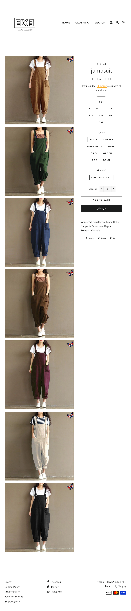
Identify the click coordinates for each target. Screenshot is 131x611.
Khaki (112, 146)
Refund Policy (12, 586)
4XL (111, 115)
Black (93, 139)
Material (101, 170)
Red (94, 160)
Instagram (56, 591)
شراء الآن (101, 208)
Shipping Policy (13, 601)
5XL (101, 122)
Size (101, 101)
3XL (101, 115)
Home (66, 22)
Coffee (108, 139)
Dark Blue (94, 146)
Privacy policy (12, 591)
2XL (91, 115)
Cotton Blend (101, 177)
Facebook (55, 581)
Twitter (54, 586)
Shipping (102, 85)
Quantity (92, 188)
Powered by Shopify (115, 586)
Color (101, 132)
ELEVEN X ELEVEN (116, 581)
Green (107, 153)
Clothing (82, 22)
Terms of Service (14, 596)
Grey (94, 153)
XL (112, 108)
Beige (107, 160)
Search (100, 22)
